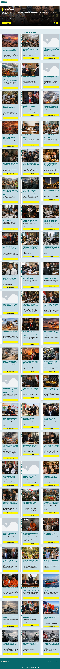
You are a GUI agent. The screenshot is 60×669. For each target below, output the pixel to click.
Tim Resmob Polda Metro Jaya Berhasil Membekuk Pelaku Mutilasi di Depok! (31, 164)
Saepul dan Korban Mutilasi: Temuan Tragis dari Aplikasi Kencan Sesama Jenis (10, 164)
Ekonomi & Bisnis (50, 1)
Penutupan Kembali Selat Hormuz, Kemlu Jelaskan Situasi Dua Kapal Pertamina (51, 589)
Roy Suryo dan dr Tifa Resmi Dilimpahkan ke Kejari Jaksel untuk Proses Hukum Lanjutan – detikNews (10, 562)
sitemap (53, 661)
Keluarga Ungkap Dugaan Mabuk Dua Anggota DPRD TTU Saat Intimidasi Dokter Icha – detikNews (10, 503)
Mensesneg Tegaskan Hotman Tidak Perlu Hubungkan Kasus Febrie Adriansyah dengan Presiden (51, 305)
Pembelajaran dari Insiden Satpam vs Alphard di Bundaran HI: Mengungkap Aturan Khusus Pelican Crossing (51, 247)
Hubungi (47, 661)
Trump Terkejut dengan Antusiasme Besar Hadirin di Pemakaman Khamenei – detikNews (51, 418)
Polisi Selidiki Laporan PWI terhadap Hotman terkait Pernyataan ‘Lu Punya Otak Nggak (30, 305)
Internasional (57, 1)
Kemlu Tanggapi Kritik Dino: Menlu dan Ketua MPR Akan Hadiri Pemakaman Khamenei (30, 418)
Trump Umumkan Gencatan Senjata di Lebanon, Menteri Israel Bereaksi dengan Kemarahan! (31, 616)
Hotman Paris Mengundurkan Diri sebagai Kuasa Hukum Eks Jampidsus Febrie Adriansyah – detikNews (51, 277)
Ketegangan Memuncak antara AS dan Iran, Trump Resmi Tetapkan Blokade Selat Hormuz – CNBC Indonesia (51, 644)
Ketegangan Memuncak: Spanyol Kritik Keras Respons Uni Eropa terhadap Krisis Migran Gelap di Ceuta (31, 192)
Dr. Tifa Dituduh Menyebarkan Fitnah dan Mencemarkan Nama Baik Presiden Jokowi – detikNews (10, 476)
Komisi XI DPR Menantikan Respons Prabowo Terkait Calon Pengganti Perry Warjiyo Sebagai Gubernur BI (30, 247)
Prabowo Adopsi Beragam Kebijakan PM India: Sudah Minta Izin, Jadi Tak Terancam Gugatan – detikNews (10, 418)
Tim (50, 661)
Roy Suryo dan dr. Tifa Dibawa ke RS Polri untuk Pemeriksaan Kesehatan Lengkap (51, 562)
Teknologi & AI (28, 1)
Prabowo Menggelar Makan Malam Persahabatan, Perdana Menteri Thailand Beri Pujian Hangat (51, 164)
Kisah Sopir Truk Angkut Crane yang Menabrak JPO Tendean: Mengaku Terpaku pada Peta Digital (51, 362)
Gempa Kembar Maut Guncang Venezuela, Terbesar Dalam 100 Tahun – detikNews (9, 533)
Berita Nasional (43, 1)
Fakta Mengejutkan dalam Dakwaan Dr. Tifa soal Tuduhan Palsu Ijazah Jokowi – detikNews (51, 446)
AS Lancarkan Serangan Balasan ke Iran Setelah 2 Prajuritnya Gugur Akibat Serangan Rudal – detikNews (10, 333)
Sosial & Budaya (35, 1)
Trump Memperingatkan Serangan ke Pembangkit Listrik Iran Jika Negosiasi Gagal (31, 362)
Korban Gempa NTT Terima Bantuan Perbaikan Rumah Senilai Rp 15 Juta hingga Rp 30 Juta (26, 12)
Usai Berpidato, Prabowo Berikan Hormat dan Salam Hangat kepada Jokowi (30, 78)
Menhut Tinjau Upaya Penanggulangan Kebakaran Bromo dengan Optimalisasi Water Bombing (51, 106)
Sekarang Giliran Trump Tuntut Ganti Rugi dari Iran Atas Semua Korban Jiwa (30, 106)
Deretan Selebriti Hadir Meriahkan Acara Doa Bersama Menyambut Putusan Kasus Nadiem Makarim (50, 476)
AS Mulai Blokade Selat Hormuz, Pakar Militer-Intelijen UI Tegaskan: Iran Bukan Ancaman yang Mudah (10, 644)
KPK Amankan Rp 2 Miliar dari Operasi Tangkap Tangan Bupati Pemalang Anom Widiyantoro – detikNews (51, 220)
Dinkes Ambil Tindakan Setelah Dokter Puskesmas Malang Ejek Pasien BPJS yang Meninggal (51, 136)
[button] (54, 23)
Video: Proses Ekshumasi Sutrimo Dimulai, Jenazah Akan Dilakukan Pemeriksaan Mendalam (50, 78)
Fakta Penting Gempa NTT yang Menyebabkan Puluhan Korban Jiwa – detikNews (30, 49)
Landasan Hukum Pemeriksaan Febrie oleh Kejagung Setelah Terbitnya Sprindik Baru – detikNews (31, 277)
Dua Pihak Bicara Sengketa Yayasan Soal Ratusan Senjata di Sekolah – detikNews (30, 136)
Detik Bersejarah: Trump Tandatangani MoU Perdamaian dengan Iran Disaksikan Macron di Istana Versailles (31, 589)
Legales (57, 661)
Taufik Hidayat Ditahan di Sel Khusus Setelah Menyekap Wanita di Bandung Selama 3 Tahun (30, 533)
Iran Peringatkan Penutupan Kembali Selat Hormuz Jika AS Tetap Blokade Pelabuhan (10, 616)
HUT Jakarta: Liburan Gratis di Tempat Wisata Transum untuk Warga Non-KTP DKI (31, 562)
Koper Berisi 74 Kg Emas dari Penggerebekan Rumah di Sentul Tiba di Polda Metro (51, 390)
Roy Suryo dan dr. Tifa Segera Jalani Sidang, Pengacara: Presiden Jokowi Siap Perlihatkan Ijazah (51, 533)
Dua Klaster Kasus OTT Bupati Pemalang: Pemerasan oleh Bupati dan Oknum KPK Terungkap (30, 220)
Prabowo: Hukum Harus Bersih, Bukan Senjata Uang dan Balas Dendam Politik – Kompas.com (30, 476)
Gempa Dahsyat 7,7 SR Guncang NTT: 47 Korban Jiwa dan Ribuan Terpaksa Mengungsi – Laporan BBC (51, 49)
